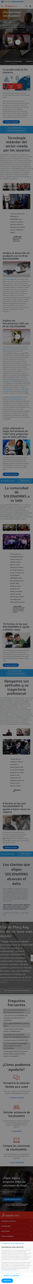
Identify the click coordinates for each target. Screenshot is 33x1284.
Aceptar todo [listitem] (7, 1280)
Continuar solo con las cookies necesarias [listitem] (13, 1243)
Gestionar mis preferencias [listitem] (11, 1275)
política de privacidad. (11, 1269)
